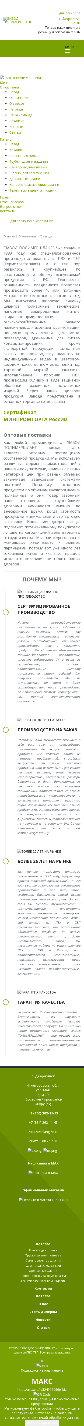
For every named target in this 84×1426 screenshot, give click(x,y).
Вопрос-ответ (11, 206)
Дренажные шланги (24, 179)
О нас (43, 1304)
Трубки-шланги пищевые (29, 161)
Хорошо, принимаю (42, 1423)
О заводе (16, 103)
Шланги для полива (24, 155)
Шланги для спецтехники (29, 173)
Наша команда (20, 115)
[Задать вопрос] (76, 8)
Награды (16, 109)
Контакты (8, 211)
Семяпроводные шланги (28, 167)
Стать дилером (12, 202)
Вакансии (16, 121)
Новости (16, 126)
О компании (9, 87)
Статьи (15, 132)
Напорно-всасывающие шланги (34, 184)
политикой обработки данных (55, 1417)
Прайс (5, 197)
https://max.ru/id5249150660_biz (42, 1389)
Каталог (6, 139)
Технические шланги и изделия (33, 190)
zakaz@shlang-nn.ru (43, 1131)
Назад (14, 92)
